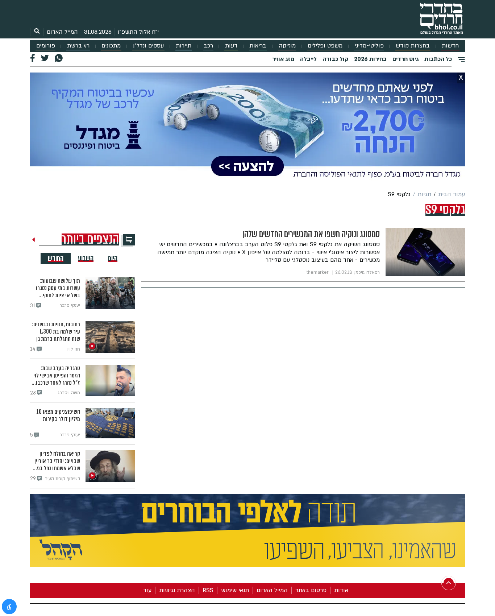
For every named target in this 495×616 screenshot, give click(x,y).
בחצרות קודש (413, 46)
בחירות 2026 (370, 59)
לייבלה (308, 59)
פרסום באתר (310, 590)
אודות (341, 590)
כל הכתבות (438, 59)
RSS (208, 590)
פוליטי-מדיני (369, 46)
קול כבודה (335, 59)
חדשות (450, 46)
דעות (231, 46)
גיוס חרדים (405, 59)
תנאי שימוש (235, 590)
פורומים (45, 46)
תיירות (183, 46)
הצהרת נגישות (177, 590)
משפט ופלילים (325, 46)
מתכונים (111, 46)
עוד (147, 590)
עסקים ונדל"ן (148, 46)
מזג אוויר (283, 59)
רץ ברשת (78, 46)
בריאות (257, 46)
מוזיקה (287, 46)
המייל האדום (62, 32)
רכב (208, 46)
